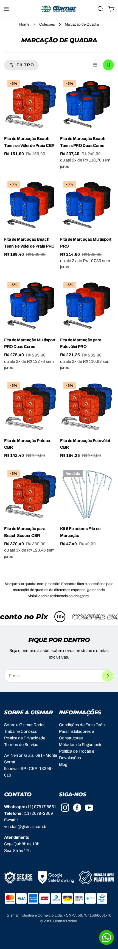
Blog (63, 764)
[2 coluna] (108, 64)
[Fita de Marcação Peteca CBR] (31, 406)
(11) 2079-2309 (38, 813)
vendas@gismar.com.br (26, 826)
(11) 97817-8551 (41, 807)
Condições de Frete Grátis (82, 725)
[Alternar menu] (6, 8)
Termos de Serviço (21, 744)
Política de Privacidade (24, 738)
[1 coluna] (95, 64)
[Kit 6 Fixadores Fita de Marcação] (87, 494)
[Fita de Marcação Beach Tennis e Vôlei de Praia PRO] (31, 205)
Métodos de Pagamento (81, 744)
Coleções (47, 24)
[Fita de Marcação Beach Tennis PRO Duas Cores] (87, 104)
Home (24, 24)
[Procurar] (100, 8)
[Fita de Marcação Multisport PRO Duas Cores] (31, 305)
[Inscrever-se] (107, 676)
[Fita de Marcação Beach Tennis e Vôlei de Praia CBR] (31, 104)
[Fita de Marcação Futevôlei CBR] (87, 406)
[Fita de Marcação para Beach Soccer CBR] (31, 494)
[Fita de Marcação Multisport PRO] (87, 205)
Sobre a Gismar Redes (25, 725)
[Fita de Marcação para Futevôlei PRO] (87, 305)
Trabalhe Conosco (21, 731)
